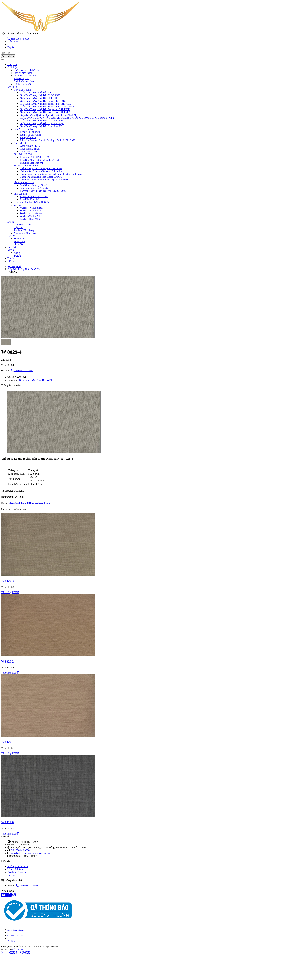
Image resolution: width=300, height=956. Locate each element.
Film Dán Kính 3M (29, 199)
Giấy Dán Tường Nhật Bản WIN (36, 92)
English (11, 47)
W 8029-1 (7, 742)
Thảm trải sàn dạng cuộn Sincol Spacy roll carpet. (44, 179)
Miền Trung (19, 241)
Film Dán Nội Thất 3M (31, 162)
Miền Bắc (18, 244)
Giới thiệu (12, 67)
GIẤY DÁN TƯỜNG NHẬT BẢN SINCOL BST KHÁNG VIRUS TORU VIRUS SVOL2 (67, 117)
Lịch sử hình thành (23, 72)
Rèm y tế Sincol (28, 137)
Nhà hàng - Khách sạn (25, 233)
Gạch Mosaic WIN (29, 151)
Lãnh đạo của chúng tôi (25, 75)
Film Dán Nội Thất (23, 154)
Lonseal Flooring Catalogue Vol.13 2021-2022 (43, 191)
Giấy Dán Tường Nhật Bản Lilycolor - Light (42, 123)
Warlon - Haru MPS (30, 219)
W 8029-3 (7, 581)
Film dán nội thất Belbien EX (34, 157)
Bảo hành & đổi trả (17, 872)
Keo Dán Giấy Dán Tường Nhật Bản (32, 202)
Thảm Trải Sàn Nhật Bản (26, 165)
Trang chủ (13, 64)
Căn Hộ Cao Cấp (22, 224)
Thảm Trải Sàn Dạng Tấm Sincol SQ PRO (41, 176)
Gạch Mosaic (20, 143)
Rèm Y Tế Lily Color (30, 134)
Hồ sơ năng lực (21, 78)
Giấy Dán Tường (22, 89)
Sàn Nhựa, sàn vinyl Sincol (33, 185)
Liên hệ (11, 261)
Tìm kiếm (9, 56)
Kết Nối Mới (17, 949)
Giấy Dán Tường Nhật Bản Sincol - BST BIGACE (45, 103)
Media (11, 250)
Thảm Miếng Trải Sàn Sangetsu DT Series (41, 168)
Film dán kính (21, 193)
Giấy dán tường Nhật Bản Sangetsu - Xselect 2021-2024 (48, 115)
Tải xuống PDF (9, 592)
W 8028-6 (7, 822)
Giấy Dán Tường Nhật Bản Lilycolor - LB (41, 126)
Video (17, 252)
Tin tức (11, 258)
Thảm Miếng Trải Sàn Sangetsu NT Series (41, 171)
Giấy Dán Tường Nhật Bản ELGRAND (40, 95)
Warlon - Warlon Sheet (31, 207)
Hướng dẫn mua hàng (18, 866)
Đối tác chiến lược (23, 84)
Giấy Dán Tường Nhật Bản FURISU (38, 98)
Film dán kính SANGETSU (34, 196)
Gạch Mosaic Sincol (30, 148)
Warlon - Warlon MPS (31, 216)
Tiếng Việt (13, 41)
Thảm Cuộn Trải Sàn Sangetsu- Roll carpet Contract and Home (51, 174)
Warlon (17, 205)
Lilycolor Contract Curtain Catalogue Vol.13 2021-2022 (47, 140)
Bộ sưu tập (13, 247)
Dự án (11, 221)
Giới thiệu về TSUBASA (26, 70)
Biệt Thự (18, 227)
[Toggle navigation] (2, 59)
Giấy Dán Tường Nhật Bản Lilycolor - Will (41, 120)
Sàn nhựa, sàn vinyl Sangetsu (34, 188)
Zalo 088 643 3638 (20, 38)
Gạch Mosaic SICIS (30, 146)
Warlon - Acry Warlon (31, 213)
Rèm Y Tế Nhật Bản (24, 129)
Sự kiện (17, 255)
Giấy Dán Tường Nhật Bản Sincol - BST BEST (44, 101)
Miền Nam (19, 238)
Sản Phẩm (13, 87)
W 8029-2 (7, 661)
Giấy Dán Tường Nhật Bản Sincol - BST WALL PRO (47, 106)
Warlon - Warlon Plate (31, 210)
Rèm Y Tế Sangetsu (30, 132)
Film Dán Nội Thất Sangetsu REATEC (39, 160)
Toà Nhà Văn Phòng (24, 230)
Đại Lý (11, 235)
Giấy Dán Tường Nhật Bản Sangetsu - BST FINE (45, 109)
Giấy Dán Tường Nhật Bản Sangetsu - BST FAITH (45, 112)
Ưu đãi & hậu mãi (16, 869)
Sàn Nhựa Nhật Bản (24, 182)
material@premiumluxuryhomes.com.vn (30, 853)
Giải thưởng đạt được (24, 81)
